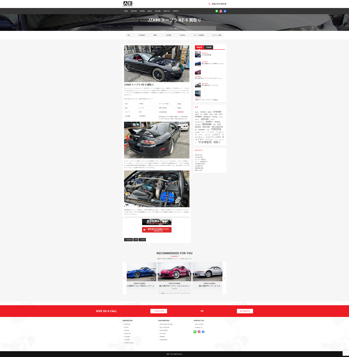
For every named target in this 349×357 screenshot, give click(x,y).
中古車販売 (142, 35)
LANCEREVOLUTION (199, 122)
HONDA (198, 117)
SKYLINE (206, 127)
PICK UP (197, 155)
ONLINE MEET (164, 339)
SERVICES (134, 11)
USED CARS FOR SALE (166, 324)
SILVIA (198, 127)
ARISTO (197, 112)
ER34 (206, 114)
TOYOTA (216, 129)
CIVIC (197, 114)
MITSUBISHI (198, 124)
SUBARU (201, 130)
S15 (219, 124)
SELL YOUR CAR (164, 327)
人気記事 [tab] (208, 47)
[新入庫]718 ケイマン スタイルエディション (208, 78)
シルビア (216, 134)
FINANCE (162, 336)
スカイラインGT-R (213, 137)
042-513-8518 (218, 4)
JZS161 (221, 117)
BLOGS (150, 11)
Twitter (143, 239)
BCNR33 (203, 112)
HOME (126, 11)
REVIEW (142, 11)
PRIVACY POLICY (129, 343)
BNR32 (210, 112)
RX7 (214, 125)
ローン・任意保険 (199, 35)
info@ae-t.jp (198, 327)
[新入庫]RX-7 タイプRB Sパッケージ (213, 63)
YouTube (182, 35)
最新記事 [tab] (199, 47)
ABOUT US (167, 11)
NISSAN (206, 124)
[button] (224, 278)
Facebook (129, 239)
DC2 (201, 114)
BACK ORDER (164, 330)
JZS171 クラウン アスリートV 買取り (206, 100)
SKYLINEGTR (217, 127)
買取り (155, 35)
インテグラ (210, 132)
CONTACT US (246, 311)
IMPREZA (206, 117)
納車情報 (197, 168)
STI (196, 130)
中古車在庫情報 (206, 55)
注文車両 (168, 35)
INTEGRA (214, 117)
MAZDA (217, 122)
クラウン (200, 134)
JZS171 (197, 119)
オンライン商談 (216, 35)
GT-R (220, 114)
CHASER (217, 112)
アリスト (203, 132)
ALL (129, 35)
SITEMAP (127, 336)
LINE (136, 239)
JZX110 (212, 119)
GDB (215, 114)
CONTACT (175, 11)
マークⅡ (209, 139)
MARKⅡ (209, 122)
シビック (207, 135)
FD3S (211, 114)
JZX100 (204, 119)
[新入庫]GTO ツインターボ (210, 85)
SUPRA (208, 130)
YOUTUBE (158, 11)
